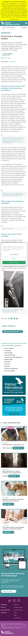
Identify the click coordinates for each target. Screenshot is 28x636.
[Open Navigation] (26, 23)
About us (16, 604)
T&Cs (15, 615)
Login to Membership (8, 27)
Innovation (12, 61)
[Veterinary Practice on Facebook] (14, 600)
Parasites (7, 366)
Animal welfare (9, 348)
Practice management (11, 368)
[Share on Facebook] (11, 318)
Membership (4, 604)
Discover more (7, 591)
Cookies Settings (14, 254)
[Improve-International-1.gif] (14, 385)
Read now (17, 448)
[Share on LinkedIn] (14, 318)
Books (15, 612)
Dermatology (8, 353)
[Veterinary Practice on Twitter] (9, 600)
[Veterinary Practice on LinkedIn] (18, 600)
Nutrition (7, 364)
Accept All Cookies (14, 262)
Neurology (7, 361)
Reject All (14, 258)
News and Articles (5, 610)
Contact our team (18, 607)
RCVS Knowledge (9, 371)
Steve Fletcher (8, 54)
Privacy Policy (17, 617)
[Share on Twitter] (9, 318)
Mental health (8, 359)
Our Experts (4, 612)
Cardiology (7, 350)
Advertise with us (18, 610)
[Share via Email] (17, 318)
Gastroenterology (9, 355)
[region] (14, 254)
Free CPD (3, 607)
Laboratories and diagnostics (13, 357)
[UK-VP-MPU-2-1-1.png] (14, 406)
